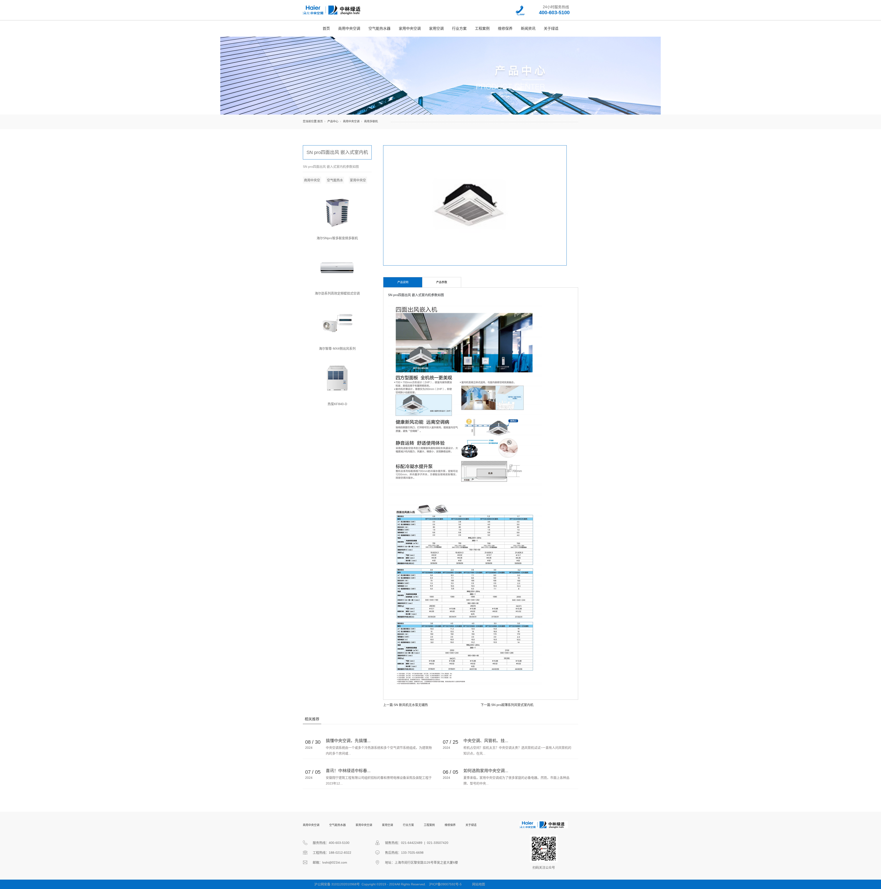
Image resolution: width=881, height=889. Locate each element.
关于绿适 (551, 28)
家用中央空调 (410, 28)
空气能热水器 (379, 28)
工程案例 (482, 28)
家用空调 (436, 28)
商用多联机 (371, 121)
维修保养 (505, 28)
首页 (326, 28)
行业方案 (459, 28)
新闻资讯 (528, 28)
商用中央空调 (349, 28)
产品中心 (332, 121)
